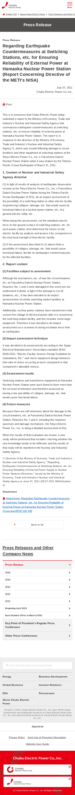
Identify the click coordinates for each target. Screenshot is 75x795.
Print (9, 104)
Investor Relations (50, 685)
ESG (5, 693)
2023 (7, 587)
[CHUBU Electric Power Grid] (37, 769)
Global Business (13, 685)
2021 (7, 601)
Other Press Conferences (21, 635)
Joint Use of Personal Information (47, 737)
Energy (7, 676)
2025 (7, 572)
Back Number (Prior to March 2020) (23, 615)
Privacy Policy (17, 737)
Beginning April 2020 (16, 608)
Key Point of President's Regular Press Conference (30, 625)
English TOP (11, 14)
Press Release (14, 564)
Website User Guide (37, 744)
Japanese (37, 726)
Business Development (53, 676)
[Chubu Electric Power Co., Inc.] (37, 759)
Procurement (47, 693)
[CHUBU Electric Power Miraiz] (37, 782)
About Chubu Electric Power (32, 14)
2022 (7, 594)
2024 (7, 579)
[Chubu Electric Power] (11, 5)
